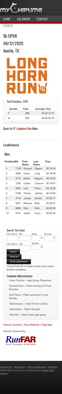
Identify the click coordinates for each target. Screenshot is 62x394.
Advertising (19, 367)
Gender (35, 243)
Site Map (53, 367)
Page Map (46, 324)
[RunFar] (19, 344)
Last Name (12, 243)
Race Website (31, 324)
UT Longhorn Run (22, 128)
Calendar (23, 19)
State (34, 233)
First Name (12, 233)
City (21, 243)
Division (48, 233)
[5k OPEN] (27, 95)
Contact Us (6, 367)
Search (8, 26)
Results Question (12, 324)
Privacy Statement (36, 367)
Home (6, 19)
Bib (20, 233)
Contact (42, 19)
